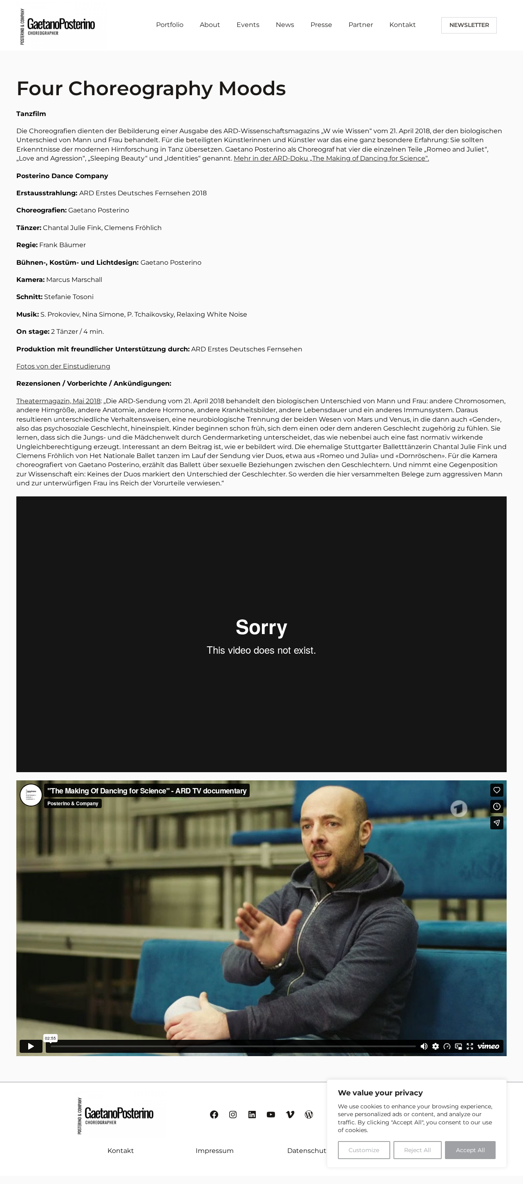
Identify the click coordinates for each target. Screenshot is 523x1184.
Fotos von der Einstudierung (63, 366)
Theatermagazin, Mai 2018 (58, 401)
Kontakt (120, 1151)
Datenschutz (308, 1151)
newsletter (469, 25)
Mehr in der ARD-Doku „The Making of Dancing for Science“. (331, 158)
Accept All (470, 1150)
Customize (364, 1150)
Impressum (215, 1151)
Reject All (417, 1150)
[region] (417, 1123)
